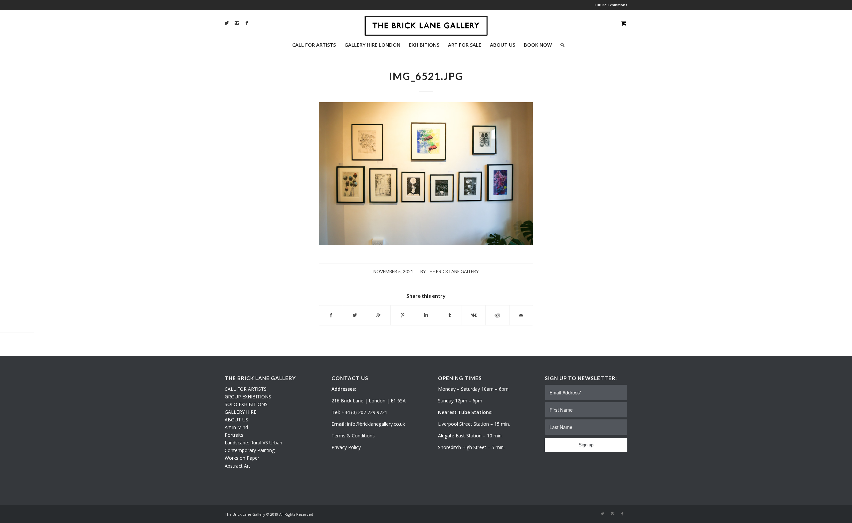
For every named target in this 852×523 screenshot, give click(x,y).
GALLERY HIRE (240, 412)
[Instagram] (237, 23)
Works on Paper (242, 458)
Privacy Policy (346, 447)
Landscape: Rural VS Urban (253, 442)
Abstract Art (237, 466)
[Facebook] (247, 23)
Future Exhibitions (611, 4)
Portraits (234, 435)
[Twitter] (227, 23)
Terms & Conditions (353, 435)
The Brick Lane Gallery (453, 271)
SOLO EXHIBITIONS (246, 404)
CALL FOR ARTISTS (246, 389)
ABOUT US (236, 419)
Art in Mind (236, 427)
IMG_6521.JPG (426, 76)
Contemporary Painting (250, 450)
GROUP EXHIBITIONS (248, 396)
